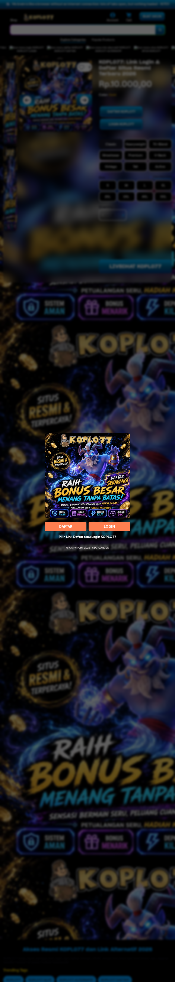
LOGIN (109, 526)
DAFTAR (65, 526)
